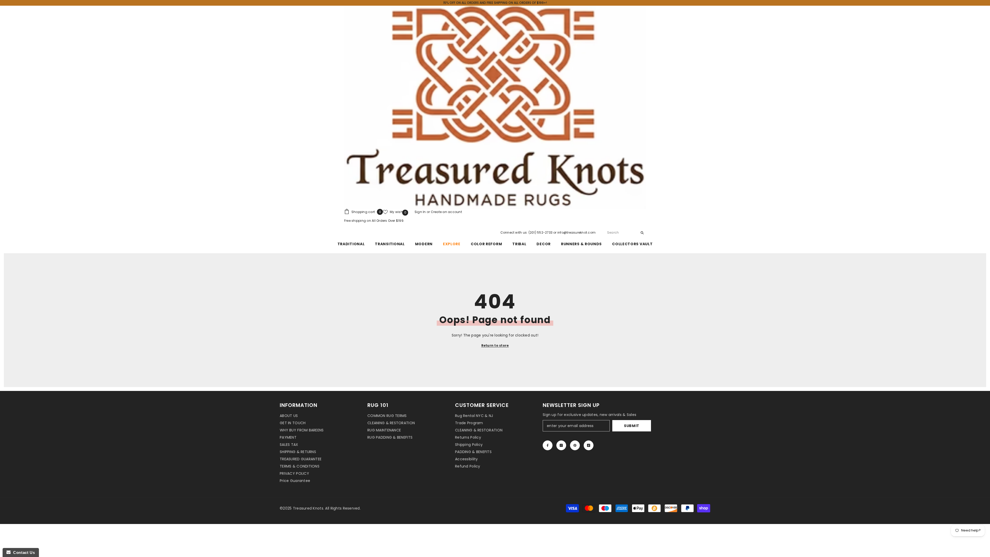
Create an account (446, 212)
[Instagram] (561, 445)
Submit (631, 425)
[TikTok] (588, 445)
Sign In (421, 212)
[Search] (625, 232)
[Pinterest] (575, 445)
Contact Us (23, 552)
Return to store (495, 345)
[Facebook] (547, 445)
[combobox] (621, 232)
